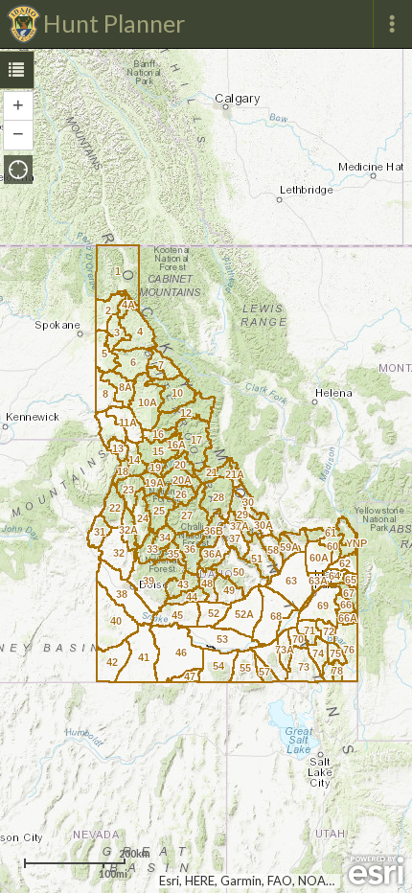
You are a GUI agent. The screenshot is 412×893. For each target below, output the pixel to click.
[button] (18, 169)
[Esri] (376, 871)
